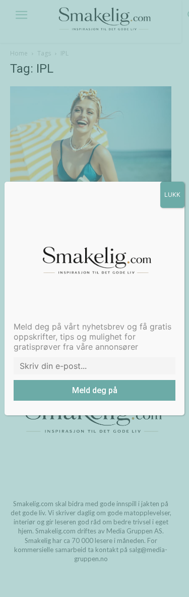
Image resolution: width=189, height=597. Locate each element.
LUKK (172, 194)
